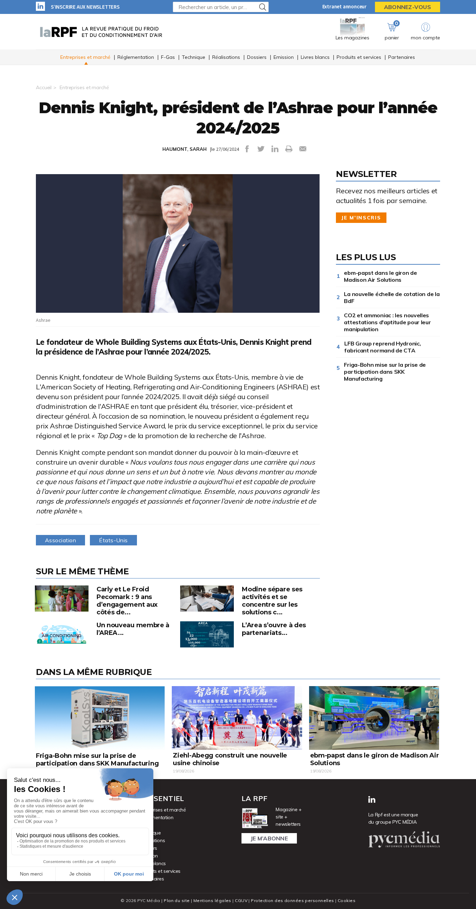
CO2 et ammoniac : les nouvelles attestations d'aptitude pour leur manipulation (387, 322)
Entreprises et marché (85, 57)
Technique (193, 57)
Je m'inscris (361, 218)
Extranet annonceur (344, 6)
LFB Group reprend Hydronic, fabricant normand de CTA (382, 347)
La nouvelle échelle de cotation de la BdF (391, 297)
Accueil (44, 87)
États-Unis (113, 540)
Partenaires (401, 57)
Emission (284, 57)
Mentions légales (212, 900)
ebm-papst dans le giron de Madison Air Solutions (380, 276)
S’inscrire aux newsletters (85, 6)
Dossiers (257, 57)
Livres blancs (315, 57)
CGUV (241, 900)
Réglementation (135, 57)
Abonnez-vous (407, 6)
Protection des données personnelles (292, 900)
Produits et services (359, 57)
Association (60, 540)
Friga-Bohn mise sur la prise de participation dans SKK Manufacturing (385, 371)
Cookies (346, 900)
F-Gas (168, 57)
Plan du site (177, 900)
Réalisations (226, 57)
